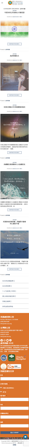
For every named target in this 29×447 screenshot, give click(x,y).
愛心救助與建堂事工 (9, 296)
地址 (2, 404)
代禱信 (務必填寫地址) (8, 388)
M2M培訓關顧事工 (8, 281)
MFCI (21, 16)
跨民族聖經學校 (7, 306)
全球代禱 (14, 10)
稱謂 (2, 422)
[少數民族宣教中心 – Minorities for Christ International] (15, 3)
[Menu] (2, 3)
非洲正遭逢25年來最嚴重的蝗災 (14, 107)
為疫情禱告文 (14, 56)
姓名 (2, 375)
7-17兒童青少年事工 (9, 291)
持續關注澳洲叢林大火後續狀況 (14, 164)
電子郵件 (3, 395)
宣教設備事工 (7, 301)
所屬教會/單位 (5, 413)
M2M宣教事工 (7, 286)
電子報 (4, 392)
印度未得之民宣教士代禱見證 (14, 12)
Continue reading (14, 44)
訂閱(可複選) (4, 384)
